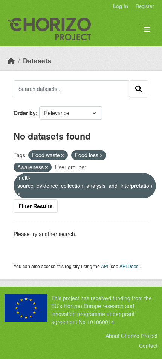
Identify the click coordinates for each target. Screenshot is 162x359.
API (104, 266)
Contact (148, 345)
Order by (25, 113)
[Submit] (138, 88)
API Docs (128, 266)
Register (145, 5)
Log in (120, 5)
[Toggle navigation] (146, 29)
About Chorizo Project (131, 335)
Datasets (37, 60)
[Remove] (62, 155)
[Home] (11, 60)
